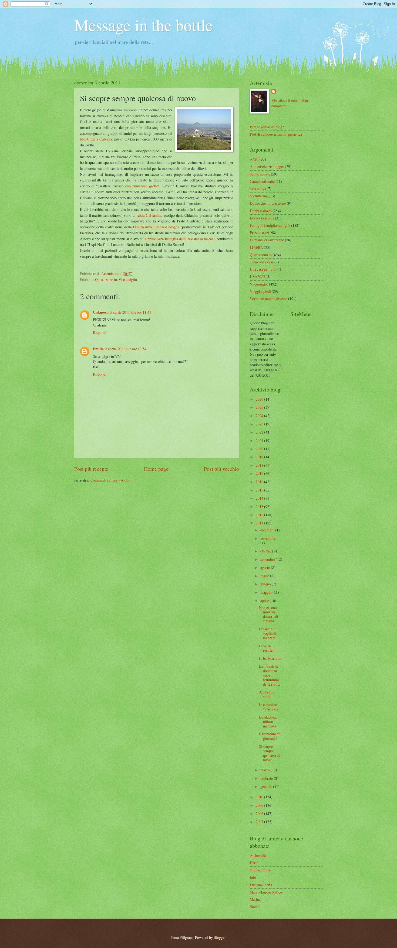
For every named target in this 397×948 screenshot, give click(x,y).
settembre (268, 559)
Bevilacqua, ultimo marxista (268, 722)
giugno (266, 583)
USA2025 (257, 276)
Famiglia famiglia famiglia (270, 225)
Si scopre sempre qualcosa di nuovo (269, 753)
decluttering (259, 195)
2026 (260, 399)
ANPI (254, 159)
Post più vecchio (221, 468)
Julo (253, 877)
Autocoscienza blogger (267, 166)
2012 (260, 514)
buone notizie (260, 174)
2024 (260, 415)
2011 (260, 522)
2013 (260, 506)
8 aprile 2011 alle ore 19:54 (125, 348)
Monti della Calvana (96, 139)
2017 (260, 473)
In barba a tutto (270, 658)
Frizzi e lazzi (259, 232)
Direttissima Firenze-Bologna (156, 226)
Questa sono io (106, 279)
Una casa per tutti (263, 269)
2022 (260, 432)
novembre (267, 538)
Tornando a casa (262, 262)
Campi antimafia (262, 181)
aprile (265, 600)
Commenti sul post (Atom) (110, 480)
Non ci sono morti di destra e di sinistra (268, 614)
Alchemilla (258, 855)
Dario (254, 862)
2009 (260, 805)
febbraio (267, 778)
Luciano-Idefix (261, 884)
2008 (260, 813)
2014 (260, 498)
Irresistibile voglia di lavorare (267, 633)
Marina (255, 899)
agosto (265, 567)
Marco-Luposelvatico (266, 892)
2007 (260, 821)
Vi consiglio (128, 279)
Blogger (220, 937)
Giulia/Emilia (260, 870)
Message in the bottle (143, 25)
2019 (260, 456)
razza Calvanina (149, 215)
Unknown (101, 312)
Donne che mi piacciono (268, 203)
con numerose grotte (141, 185)
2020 (260, 448)
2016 (260, 481)
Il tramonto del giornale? (270, 736)
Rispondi (99, 332)
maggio (266, 592)
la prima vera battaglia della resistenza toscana (179, 238)
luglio (265, 575)
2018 (260, 465)
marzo (265, 769)
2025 (260, 407)
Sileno (255, 906)
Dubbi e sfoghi (261, 210)
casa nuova (258, 188)
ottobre (266, 551)
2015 (260, 490)
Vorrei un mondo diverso (268, 298)
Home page (156, 468)
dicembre (267, 530)
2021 (260, 440)
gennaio (266, 786)
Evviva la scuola (262, 218)
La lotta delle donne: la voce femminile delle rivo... (269, 675)
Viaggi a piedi (260, 291)
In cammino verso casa (268, 707)
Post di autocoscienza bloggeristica (276, 134)
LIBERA (256, 247)
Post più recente (91, 468)
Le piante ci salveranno (267, 239)
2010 (260, 796)
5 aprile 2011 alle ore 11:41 (130, 312)
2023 (260, 424)
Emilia (98, 349)
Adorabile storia (266, 694)
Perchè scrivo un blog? (267, 126)
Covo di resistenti (268, 648)
